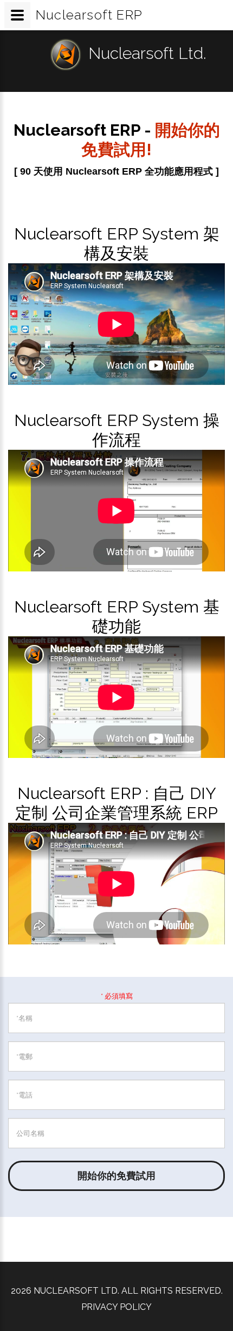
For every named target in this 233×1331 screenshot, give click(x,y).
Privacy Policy (116, 1307)
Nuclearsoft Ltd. (147, 53)
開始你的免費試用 (116, 1175)
